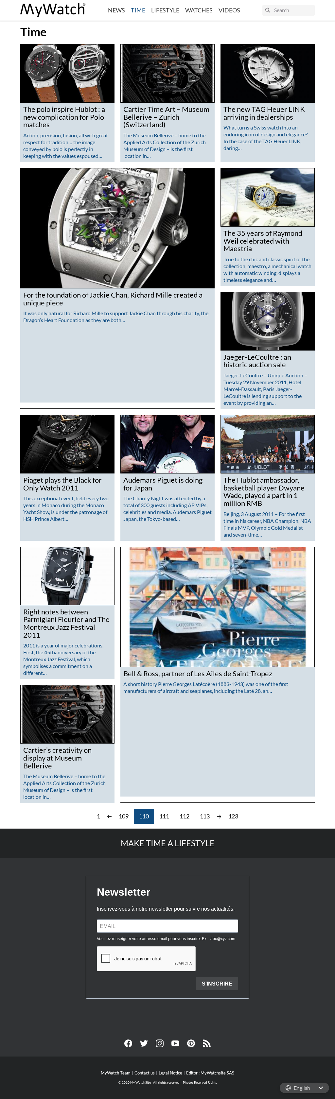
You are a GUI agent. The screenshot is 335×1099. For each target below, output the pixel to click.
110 (144, 816)
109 (124, 816)
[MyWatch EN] (53, 10)
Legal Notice (170, 1072)
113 (205, 816)
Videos (229, 10)
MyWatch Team (116, 1072)
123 (233, 816)
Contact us (144, 1072)
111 (164, 816)
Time (138, 10)
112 (184, 816)
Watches (199, 10)
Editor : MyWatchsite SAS (210, 1072)
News (116, 10)
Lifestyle (165, 10)
